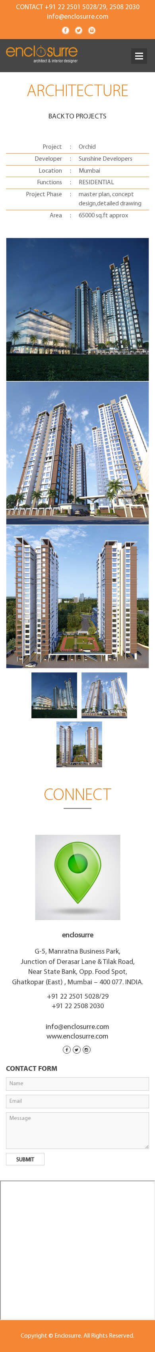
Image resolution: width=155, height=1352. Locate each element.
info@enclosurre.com (77, 17)
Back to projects (77, 116)
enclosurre (77, 935)
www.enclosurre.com (77, 1037)
